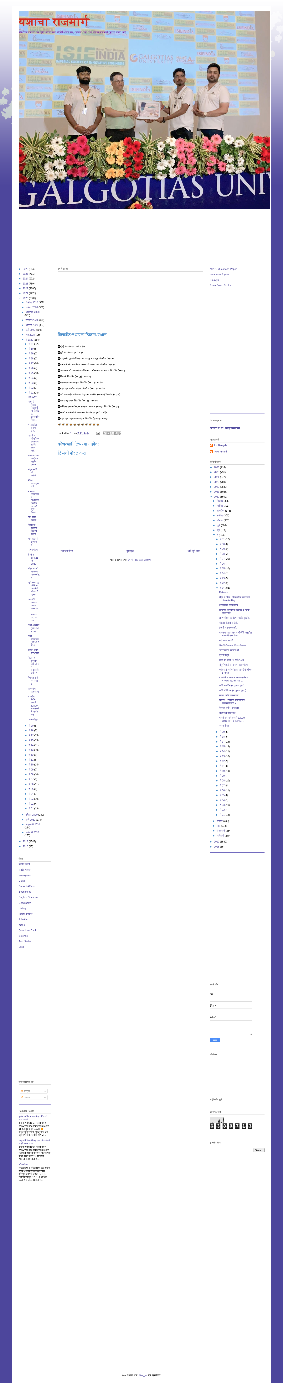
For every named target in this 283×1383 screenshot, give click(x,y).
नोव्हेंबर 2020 (32, 307)
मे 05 (31, 789)
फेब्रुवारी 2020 (33, 824)
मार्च (219, 825)
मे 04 (31, 793)
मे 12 (31, 755)
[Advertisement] (134, 236)
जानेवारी (221, 835)
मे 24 (31, 378)
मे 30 (31, 348)
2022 (26, 288)
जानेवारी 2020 (32, 832)
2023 (26, 283)
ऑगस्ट (220, 520)
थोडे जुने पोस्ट (194, 551)
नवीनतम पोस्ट (67, 551)
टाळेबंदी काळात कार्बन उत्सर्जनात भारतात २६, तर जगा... (233, 679)
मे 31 (31, 343)
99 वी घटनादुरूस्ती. (33, 483)
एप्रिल (220, 821)
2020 (26, 298)
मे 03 (31, 798)
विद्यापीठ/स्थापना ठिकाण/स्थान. (33, 529)
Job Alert (23, 919)
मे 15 (31, 740)
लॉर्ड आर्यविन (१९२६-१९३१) (33, 628)
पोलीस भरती (24, 864)
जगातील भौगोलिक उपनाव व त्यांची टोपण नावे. (33, 443)
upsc (21, 946)
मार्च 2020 (31, 819)
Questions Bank (28, 930)
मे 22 (31, 387)
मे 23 (31, 383)
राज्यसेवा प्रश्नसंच (33, 690)
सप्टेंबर (220, 515)
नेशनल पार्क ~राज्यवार (33, 680)
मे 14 (31, 745)
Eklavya (214, 280)
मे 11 (31, 759)
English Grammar (28, 897)
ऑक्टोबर (221, 510)
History (23, 908)
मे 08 (31, 774)
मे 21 (31, 392)
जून (219, 530)
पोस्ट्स (26, 1091)
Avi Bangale (220, 445)
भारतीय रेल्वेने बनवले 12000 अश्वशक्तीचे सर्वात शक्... (33, 705)
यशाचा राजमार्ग (54, 21)
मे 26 (31, 368)
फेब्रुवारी (221, 830)
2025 (26, 273)
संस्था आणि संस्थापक (33, 652)
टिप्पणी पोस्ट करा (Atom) (139, 559)
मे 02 (31, 803)
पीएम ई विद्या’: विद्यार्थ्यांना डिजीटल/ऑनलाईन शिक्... (33, 410)
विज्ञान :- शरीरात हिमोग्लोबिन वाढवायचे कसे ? (231, 702)
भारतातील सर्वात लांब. (32, 427)
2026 (26, 269)
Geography (25, 902)
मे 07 (31, 779)
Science (23, 935)
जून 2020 (31, 334)
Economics (25, 891)
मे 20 (31, 725)
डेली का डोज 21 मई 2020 (33, 559)
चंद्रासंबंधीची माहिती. (33, 472)
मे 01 (31, 808)
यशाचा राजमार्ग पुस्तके (219, 274)
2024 (26, 278)
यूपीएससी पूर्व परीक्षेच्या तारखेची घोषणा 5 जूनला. (33, 588)
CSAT (22, 880)
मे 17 (31, 735)
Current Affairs (27, 886)
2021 (26, 293)
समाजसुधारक (25, 875)
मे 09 (31, 769)
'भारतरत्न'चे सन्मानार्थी (33, 541)
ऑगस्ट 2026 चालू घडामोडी (225, 428)
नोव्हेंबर (220, 505)
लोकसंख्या (23, 1164)
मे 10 (31, 764)
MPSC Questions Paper (223, 269)
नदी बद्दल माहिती (32, 519)
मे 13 (31, 750)
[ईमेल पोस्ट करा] (98, 433)
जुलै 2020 (31, 329)
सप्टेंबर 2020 (32, 320)
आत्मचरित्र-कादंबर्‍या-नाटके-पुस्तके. (33, 460)
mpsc (22, 924)
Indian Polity (26, 913)
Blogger (143, 1375)
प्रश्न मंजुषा (33, 549)
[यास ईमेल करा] (105, 433)
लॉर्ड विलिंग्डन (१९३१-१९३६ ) (33, 641)
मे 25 (31, 373)
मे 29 (31, 353)
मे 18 (31, 730)
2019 (26, 841)
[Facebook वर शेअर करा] (116, 433)
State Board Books (220, 285)
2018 (26, 846)
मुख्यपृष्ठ (130, 551)
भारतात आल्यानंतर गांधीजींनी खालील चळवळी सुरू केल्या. (33, 502)
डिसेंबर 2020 (32, 302)
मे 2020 (30, 339)
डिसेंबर (220, 500)
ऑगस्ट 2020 (32, 325)
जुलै (219, 525)
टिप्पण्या (26, 1097)
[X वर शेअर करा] (112, 433)
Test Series (25, 941)
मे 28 (31, 358)
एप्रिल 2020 (32, 814)
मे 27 (31, 363)
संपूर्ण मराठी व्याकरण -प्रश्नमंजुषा (33, 573)
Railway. (32, 396)
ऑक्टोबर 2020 (32, 312)
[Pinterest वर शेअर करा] (119, 433)
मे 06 (31, 784)
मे (218, 535)
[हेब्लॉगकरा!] (108, 433)
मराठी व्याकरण (25, 869)
